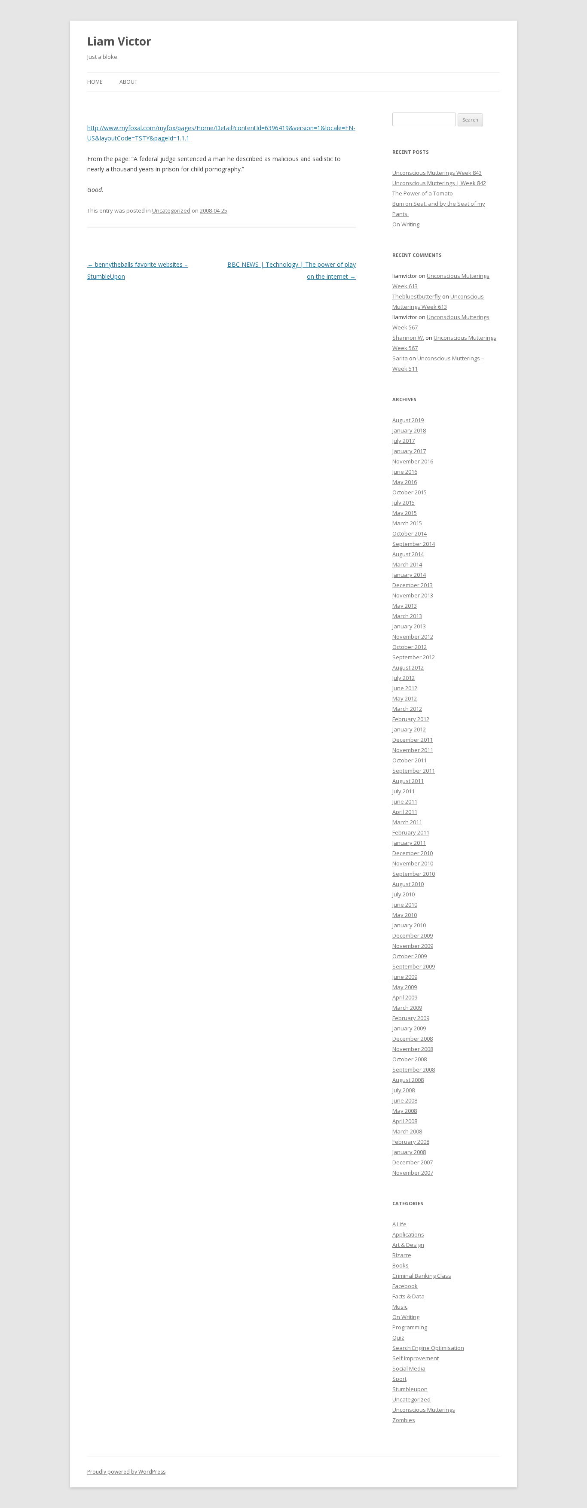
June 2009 (404, 977)
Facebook (405, 1286)
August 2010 (408, 884)
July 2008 (403, 1090)
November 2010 (412, 863)
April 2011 (404, 812)
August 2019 (408, 420)
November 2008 (412, 1049)
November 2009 (412, 946)
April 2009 (404, 997)
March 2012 (407, 709)
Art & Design (408, 1245)
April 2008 (404, 1121)
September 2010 (413, 873)
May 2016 (404, 482)
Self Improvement (415, 1358)
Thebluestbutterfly (416, 296)
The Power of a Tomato (422, 193)
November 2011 (412, 750)
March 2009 (407, 1007)
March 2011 (407, 822)
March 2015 (407, 523)
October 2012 (409, 647)
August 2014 (408, 554)
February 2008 (410, 1141)
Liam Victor (119, 41)
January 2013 (409, 626)
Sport (399, 1379)
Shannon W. (408, 337)
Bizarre (401, 1255)
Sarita (400, 358)
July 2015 (403, 502)
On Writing (405, 224)
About (128, 81)
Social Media (408, 1368)
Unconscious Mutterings (423, 1410)
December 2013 (412, 585)
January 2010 (409, 925)
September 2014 (413, 544)
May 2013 (404, 605)
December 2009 (412, 935)
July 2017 (403, 441)
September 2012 (413, 657)
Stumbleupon (410, 1389)
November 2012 (412, 636)
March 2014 (407, 564)
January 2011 (409, 843)
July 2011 (403, 791)
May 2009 (404, 987)
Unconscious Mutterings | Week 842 (439, 183)
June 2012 (404, 688)
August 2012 (408, 667)
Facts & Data (408, 1296)
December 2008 (412, 1038)
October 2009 (409, 956)
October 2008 (409, 1059)
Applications (408, 1234)
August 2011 (408, 781)
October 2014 (409, 533)
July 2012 (403, 678)
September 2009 (413, 966)
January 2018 (409, 430)
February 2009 (410, 1018)
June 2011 (404, 801)
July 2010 (403, 894)
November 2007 (412, 1172)
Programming (409, 1327)
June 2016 (404, 471)
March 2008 (407, 1131)
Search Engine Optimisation (428, 1348)
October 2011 (409, 760)
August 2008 (408, 1080)
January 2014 (409, 575)
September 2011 (413, 770)
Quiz (398, 1337)
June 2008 (404, 1100)
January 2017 (409, 451)
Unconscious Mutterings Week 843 (437, 173)
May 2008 (404, 1111)
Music (399, 1306)
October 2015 (409, 492)
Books (400, 1265)
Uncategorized (171, 210)
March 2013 (407, 616)
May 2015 (404, 513)
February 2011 (410, 832)
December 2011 (412, 739)
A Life (399, 1224)
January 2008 (409, 1152)
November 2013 (412, 595)
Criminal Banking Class (421, 1276)
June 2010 (404, 904)
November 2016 (412, 461)
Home (94, 81)
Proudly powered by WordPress (126, 1471)
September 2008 (413, 1069)
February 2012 (410, 719)
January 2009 (409, 1028)
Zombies (403, 1420)
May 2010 (404, 915)
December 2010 (412, 853)
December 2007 (412, 1162)
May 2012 (404, 698)
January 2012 (409, 729)
